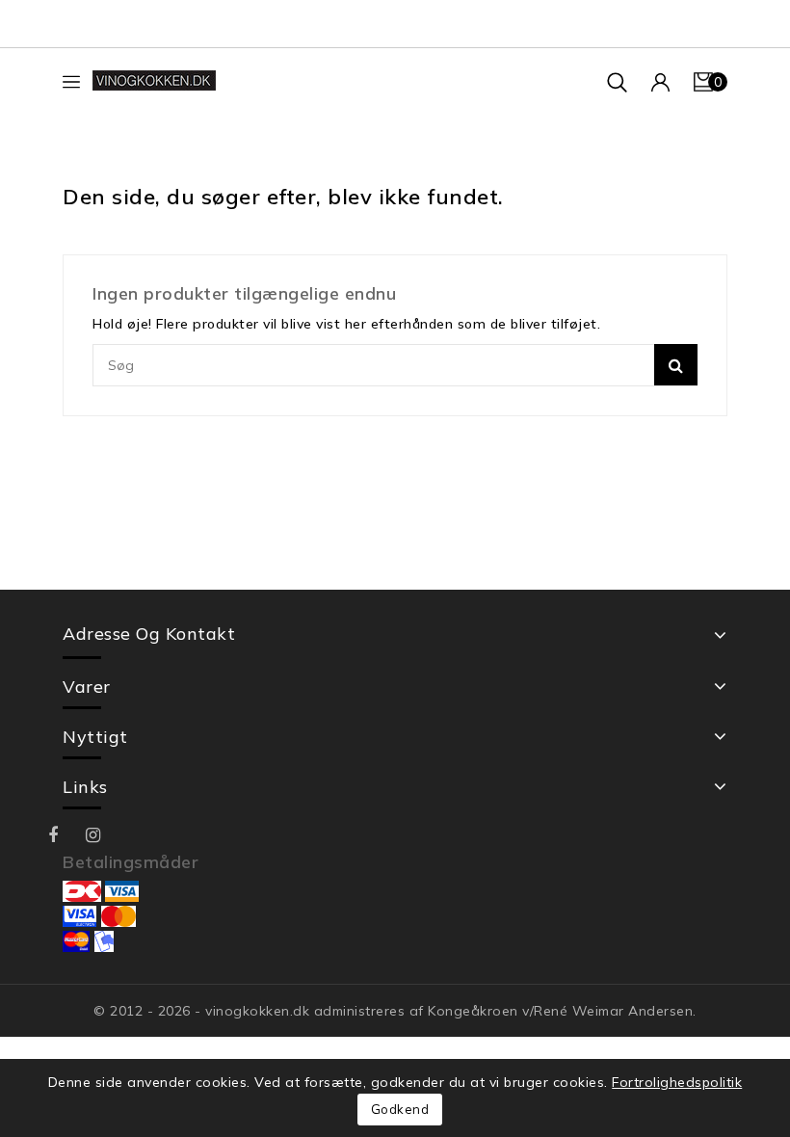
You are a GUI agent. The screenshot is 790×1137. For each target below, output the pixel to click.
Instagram (105, 836)
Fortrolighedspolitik (677, 1082)
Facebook (67, 836)
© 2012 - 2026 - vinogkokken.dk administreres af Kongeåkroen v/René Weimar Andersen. (395, 1010)
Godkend (400, 1109)
